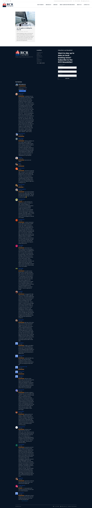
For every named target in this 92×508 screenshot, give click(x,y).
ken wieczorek (21, 199)
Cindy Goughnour (22, 189)
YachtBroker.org (70, 506)
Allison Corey (21, 371)
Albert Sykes (21, 319)
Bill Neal (20, 157)
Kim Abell (20, 291)
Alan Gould (20, 268)
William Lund (21, 355)
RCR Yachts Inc (22, 84)
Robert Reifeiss (21, 426)
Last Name (60, 73)
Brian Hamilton (21, 133)
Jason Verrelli (21, 389)
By (21, 31)
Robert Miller (21, 411)
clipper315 (20, 478)
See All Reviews (25, 500)
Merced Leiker (21, 184)
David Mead (20, 375)
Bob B (19, 163)
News (17, 31)
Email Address (60, 65)
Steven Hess (21, 93)
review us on (21, 90)
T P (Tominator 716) (22, 366)
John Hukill (20, 245)
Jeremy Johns (21, 492)
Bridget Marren (21, 485)
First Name (60, 69)
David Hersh (21, 342)
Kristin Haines (21, 168)
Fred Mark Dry (21, 219)
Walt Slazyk (20, 138)
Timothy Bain (21, 444)
